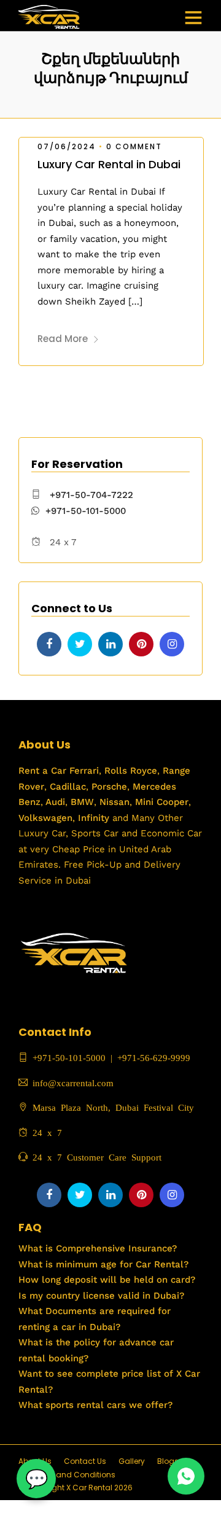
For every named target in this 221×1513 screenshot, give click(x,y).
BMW (81, 801)
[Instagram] (172, 644)
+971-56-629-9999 (153, 1057)
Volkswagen (45, 817)
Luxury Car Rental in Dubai (108, 164)
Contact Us (85, 1461)
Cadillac (66, 786)
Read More (62, 338)
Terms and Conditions (73, 1474)
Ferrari (82, 770)
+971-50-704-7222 (91, 494)
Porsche (107, 786)
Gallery (131, 1461)
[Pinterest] (141, 644)
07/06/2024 (66, 146)
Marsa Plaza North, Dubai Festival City (111, 1106)
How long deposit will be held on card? (106, 1279)
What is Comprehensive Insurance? (97, 1248)
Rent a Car (42, 770)
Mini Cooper (161, 801)
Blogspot (174, 1461)
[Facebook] (49, 644)
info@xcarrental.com (73, 1082)
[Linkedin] (110, 644)
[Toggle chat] (36, 1478)
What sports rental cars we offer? (95, 1404)
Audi (54, 801)
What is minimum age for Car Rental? (103, 1264)
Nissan (114, 801)
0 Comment (134, 146)
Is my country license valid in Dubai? (101, 1295)
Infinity (93, 817)
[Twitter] (80, 644)
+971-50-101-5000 (85, 510)
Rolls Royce (130, 770)
